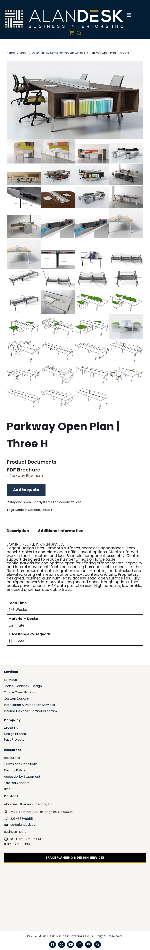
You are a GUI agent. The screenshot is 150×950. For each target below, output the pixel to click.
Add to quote (26, 489)
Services (10, 680)
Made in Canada (27, 510)
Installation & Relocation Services (29, 705)
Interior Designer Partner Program (30, 711)
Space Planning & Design (23, 686)
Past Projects (14, 740)
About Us (11, 728)
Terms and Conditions (21, 764)
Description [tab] (18, 530)
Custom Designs (16, 699)
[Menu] (129, 14)
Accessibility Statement (22, 777)
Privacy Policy (14, 771)
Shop (23, 53)
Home (11, 53)
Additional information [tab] (60, 530)
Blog (7, 789)
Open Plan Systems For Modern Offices (58, 53)
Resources (12, 758)
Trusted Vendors (16, 783)
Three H (47, 510)
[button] (52, 944)
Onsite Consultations (20, 693)
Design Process (15, 734)
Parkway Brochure (26, 475)
